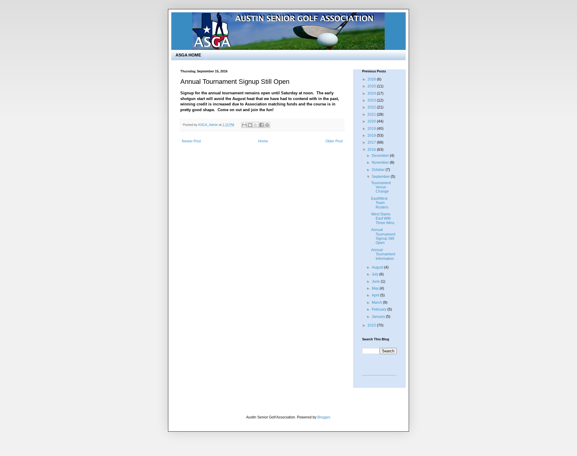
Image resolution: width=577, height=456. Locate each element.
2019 (372, 128)
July (375, 274)
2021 (372, 114)
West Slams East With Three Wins (382, 218)
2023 (372, 100)
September (381, 177)
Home (263, 141)
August (378, 267)
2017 (372, 142)
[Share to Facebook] (261, 125)
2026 (372, 79)
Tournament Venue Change (381, 187)
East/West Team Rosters (379, 202)
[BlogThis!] (250, 125)
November (381, 162)
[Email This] (244, 125)
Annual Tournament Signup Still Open (383, 236)
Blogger (323, 417)
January (379, 317)
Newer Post (191, 141)
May (376, 288)
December (381, 156)
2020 (372, 121)
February (379, 309)
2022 (372, 107)
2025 (372, 86)
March (377, 302)
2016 (372, 149)
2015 (372, 325)
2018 (372, 135)
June (376, 281)
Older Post (334, 141)
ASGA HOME (188, 55)
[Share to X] (256, 125)
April (376, 295)
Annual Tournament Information (383, 254)
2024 (372, 93)
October (379, 170)
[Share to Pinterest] (267, 125)
